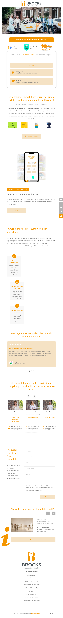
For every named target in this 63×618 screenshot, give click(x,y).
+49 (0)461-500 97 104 (51, 426)
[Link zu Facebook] (52, 613)
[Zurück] (48, 513)
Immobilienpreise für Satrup (17, 311)
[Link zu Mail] (55, 613)
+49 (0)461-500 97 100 (33, 426)
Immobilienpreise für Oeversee (14, 261)
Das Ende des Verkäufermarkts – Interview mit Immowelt (45, 521)
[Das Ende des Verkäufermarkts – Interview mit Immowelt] (22, 525)
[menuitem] (59, 4)
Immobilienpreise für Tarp (17, 287)
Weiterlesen (33, 540)
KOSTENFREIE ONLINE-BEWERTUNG (18, 189)
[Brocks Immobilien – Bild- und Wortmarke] (31, 4)
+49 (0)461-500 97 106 (16, 426)
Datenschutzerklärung (31, 490)
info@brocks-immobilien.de (31, 584)
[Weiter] (53, 513)
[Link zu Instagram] (50, 613)
